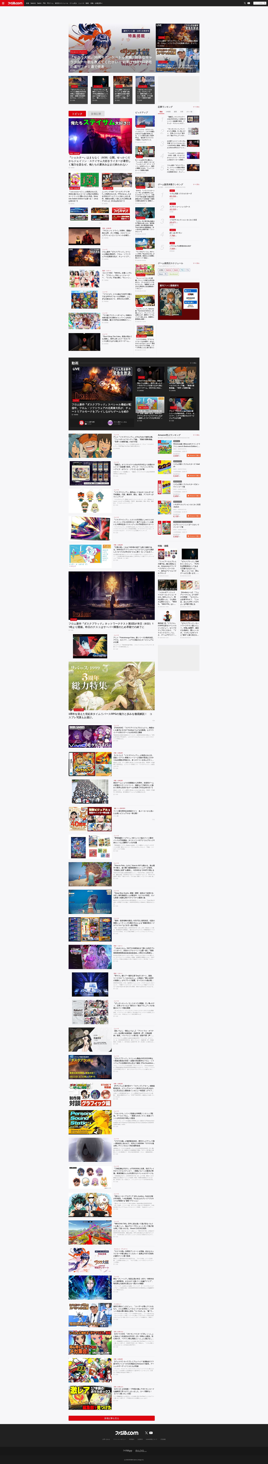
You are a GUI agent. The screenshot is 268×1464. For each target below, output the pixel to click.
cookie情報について (151, 1439)
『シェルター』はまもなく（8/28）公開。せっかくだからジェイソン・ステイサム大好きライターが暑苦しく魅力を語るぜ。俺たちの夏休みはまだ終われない (100, 161)
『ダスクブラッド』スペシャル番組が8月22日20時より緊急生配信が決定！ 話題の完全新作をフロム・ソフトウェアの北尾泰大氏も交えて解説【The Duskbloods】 (78, 94)
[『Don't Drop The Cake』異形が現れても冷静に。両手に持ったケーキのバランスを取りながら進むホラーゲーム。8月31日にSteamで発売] (84, 342)
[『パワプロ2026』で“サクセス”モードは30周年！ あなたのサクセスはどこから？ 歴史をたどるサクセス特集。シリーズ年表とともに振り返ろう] (145, 330)
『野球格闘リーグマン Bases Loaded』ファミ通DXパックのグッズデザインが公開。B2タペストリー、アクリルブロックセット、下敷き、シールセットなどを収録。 (133, 846)
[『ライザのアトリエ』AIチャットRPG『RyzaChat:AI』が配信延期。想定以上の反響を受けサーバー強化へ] (145, 243)
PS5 (44, 3)
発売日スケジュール (61, 3)
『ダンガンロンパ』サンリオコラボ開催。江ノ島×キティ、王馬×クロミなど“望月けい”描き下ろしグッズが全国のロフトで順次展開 (176, 132)
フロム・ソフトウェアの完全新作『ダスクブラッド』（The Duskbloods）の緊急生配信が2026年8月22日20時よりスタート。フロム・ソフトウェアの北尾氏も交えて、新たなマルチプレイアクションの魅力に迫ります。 (134, 1067)
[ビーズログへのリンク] (141, 1450)
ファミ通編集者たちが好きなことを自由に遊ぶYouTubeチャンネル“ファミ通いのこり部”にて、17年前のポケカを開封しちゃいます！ (133, 1397)
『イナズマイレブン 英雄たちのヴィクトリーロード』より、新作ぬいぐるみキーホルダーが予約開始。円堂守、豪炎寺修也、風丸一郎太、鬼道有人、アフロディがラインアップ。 (133, 501)
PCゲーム (50, 3)
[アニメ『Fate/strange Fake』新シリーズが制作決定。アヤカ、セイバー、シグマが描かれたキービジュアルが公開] (182, 405)
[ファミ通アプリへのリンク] (127, 1450)
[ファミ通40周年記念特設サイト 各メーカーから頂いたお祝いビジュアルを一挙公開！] (90, 819)
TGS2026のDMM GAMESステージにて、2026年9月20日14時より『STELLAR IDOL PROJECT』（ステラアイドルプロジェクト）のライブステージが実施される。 (133, 736)
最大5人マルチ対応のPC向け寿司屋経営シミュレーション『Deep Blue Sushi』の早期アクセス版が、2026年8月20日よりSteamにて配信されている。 (134, 902)
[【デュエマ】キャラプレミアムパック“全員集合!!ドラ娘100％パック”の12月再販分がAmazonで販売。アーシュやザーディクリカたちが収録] (90, 1370)
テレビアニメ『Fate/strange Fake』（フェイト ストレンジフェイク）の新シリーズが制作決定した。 (133, 645)
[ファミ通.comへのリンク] (15, 3)
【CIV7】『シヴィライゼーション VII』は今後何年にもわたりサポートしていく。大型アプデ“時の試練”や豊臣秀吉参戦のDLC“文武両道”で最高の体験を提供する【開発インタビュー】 (145, 196)
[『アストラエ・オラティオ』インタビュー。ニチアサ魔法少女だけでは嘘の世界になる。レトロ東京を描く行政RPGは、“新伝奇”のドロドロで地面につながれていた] (145, 121)
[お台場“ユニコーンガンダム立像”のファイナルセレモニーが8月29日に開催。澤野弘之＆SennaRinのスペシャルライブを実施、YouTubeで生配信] (193, 143)
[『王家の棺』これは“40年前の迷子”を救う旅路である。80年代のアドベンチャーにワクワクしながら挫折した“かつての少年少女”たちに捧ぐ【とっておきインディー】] (150, 405)
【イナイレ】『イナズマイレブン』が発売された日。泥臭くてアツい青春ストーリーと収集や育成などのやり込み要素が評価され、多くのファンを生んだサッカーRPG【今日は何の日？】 (133, 757)
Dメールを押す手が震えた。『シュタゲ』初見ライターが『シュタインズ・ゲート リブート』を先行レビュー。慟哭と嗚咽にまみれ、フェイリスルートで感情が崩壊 (145, 165)
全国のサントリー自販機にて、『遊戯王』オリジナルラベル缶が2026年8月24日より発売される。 (134, 472)
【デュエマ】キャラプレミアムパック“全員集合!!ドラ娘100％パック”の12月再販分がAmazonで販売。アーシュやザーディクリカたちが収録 (133, 1363)
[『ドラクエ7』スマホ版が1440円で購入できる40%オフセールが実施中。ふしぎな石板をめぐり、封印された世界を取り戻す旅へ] (84, 300)
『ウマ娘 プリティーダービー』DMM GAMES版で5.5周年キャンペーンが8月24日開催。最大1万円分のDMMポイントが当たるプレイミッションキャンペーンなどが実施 (116, 317)
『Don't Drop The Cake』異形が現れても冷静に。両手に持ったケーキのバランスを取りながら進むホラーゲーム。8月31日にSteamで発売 (117, 338)
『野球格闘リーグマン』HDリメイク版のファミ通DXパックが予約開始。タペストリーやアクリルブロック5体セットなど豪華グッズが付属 (134, 840)
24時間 (168, 112)
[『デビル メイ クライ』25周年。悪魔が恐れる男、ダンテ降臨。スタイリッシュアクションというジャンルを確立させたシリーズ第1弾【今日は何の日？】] (84, 236)
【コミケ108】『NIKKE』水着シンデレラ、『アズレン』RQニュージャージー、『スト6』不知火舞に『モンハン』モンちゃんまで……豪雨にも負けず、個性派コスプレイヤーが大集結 (117, 275)
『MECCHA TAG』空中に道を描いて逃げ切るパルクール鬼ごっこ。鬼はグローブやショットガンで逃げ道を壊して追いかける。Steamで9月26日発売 (133, 1225)
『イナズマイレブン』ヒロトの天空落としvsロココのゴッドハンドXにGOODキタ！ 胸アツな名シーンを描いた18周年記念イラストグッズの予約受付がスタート (133, 521)
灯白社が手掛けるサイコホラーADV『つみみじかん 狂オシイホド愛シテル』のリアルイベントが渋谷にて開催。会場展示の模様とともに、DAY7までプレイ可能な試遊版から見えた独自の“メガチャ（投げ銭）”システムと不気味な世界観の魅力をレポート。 (133, 957)
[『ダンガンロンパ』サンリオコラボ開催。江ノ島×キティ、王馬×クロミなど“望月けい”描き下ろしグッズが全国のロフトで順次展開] (193, 131)
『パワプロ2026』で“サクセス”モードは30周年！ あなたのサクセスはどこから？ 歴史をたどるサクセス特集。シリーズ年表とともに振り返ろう (145, 343)
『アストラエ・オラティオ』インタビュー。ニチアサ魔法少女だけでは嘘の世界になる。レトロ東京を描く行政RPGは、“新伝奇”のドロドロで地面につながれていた (144, 134)
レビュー (119, 86)
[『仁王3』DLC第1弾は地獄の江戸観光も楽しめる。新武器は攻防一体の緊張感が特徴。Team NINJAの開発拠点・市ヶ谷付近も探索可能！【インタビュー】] (145, 212)
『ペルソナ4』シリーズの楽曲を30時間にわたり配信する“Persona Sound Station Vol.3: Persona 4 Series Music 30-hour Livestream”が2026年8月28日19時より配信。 (133, 1122)
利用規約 (131, 1439)
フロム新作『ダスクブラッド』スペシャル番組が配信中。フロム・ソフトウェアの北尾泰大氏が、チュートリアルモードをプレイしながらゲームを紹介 (177, 42)
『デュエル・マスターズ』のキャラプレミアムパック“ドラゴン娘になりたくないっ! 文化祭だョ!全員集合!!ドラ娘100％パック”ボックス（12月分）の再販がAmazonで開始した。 (133, 1370)
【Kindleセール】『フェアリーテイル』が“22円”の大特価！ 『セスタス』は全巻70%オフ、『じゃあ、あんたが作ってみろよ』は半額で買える (189, 598)
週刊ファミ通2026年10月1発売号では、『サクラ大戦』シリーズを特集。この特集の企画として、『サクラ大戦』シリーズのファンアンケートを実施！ (133, 1260)
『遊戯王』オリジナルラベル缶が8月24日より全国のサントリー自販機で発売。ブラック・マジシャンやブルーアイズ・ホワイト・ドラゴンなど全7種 (176, 120)
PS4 (187, 270)
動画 (87, 3)
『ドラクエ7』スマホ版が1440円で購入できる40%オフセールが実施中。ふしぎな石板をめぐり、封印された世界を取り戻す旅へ (117, 296)
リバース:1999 (79, 710)
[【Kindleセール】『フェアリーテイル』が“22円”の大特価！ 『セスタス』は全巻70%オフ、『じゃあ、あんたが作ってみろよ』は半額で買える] (189, 585)
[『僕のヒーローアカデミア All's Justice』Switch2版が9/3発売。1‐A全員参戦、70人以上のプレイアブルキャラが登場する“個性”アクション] (90, 1205)
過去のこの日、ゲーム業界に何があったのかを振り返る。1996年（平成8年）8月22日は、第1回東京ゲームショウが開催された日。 (134, 791)
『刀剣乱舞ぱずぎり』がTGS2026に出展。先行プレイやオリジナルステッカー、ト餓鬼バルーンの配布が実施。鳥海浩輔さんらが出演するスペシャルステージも (133, 1170)
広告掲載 (163, 1439)
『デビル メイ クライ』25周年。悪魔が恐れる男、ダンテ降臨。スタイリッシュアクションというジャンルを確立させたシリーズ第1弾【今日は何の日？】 (116, 232)
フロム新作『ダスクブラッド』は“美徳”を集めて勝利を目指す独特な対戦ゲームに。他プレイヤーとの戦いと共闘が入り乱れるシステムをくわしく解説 (122, 94)
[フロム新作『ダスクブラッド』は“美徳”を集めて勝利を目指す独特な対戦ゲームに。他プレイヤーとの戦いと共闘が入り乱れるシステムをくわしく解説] (122, 81)
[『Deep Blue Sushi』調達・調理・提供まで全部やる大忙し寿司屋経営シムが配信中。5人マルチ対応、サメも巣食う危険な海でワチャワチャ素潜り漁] (90, 902)
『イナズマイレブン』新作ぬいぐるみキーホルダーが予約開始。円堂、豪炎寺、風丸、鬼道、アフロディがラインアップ (133, 494)
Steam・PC (163, 274)
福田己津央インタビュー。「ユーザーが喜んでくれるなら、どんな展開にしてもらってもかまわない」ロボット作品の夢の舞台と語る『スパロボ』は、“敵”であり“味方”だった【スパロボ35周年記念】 (177, 66)
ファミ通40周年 (120, 808)
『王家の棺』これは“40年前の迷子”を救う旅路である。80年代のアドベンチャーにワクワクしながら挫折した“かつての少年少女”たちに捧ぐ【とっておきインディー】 (149, 414)
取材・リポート (106, 270)
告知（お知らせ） (119, 1331)
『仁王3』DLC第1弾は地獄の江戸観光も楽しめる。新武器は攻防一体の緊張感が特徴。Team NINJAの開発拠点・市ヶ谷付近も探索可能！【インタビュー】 (145, 226)
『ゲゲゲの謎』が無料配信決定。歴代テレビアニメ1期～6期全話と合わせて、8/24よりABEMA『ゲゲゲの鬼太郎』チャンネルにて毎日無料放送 (134, 1143)
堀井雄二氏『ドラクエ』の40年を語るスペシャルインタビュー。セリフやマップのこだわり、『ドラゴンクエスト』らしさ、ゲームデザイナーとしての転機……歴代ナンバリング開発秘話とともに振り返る (167, 629)
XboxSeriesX (173, 274)
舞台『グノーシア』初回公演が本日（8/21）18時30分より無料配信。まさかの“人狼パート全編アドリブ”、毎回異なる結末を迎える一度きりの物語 (133, 1281)
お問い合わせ (106, 1439)
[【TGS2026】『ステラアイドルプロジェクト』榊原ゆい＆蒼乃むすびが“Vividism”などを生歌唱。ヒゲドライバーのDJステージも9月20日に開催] (90, 736)
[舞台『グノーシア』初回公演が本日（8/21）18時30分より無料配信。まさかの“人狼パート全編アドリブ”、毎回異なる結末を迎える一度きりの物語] (90, 1287)
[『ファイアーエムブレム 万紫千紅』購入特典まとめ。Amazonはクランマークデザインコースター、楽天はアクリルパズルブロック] (167, 554)
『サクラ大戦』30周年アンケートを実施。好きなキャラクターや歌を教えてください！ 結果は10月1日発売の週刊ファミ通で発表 (111, 62)
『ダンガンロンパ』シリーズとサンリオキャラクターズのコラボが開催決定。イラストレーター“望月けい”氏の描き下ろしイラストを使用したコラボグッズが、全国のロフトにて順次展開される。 (133, 1012)
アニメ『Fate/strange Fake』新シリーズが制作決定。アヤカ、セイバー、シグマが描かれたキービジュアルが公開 (181, 414)
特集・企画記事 (96, 3)
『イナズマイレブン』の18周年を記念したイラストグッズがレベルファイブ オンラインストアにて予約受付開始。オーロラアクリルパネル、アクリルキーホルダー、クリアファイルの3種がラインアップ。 (133, 528)
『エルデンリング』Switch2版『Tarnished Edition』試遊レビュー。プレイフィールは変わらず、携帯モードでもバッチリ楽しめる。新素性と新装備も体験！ (144, 314)
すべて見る (196, 106)
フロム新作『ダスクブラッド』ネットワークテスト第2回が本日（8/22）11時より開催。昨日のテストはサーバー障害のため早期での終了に (111, 625)
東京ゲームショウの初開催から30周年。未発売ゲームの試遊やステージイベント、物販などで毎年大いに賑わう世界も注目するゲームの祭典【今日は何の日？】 (133, 785)
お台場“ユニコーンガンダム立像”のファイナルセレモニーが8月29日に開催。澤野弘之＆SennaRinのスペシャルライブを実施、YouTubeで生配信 (176, 144)
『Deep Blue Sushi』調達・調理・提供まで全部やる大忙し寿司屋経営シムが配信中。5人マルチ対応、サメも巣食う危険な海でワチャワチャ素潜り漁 (134, 895)
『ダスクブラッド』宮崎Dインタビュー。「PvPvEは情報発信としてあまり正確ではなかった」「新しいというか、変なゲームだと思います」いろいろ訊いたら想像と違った (100, 94)
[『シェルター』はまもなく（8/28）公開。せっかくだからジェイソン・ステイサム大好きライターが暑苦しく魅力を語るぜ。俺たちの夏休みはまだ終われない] (100, 136)
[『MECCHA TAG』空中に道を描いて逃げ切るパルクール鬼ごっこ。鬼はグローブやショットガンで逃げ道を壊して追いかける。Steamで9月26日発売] (90, 1232)
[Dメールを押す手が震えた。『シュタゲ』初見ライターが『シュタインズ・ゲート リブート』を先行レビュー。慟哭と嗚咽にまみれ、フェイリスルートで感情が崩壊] (145, 151)
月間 (181, 112)
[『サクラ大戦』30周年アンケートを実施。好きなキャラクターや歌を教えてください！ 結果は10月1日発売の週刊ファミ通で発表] (112, 48)
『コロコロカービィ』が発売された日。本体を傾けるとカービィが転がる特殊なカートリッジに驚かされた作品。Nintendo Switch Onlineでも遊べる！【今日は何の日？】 (84, 196)
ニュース (81, 3)
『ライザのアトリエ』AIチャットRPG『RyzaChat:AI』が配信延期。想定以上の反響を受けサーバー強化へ (145, 255)
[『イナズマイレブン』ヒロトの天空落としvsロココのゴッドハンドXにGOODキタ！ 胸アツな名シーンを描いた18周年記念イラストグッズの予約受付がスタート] (90, 528)
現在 (161, 112)
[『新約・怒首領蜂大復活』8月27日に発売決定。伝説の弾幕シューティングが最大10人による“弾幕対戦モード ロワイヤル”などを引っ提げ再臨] (90, 929)
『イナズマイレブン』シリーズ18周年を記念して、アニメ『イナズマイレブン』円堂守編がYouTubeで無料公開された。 (133, 445)
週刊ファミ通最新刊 (169, 285)
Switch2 (33, 3)
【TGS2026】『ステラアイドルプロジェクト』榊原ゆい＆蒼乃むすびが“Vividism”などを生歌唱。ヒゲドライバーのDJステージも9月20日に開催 (133, 730)
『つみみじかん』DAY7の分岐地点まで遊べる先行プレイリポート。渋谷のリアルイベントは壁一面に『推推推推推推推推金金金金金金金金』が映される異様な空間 (134, 950)
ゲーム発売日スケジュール (170, 263)
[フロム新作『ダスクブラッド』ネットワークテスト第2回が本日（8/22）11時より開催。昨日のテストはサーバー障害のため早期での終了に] (112, 595)
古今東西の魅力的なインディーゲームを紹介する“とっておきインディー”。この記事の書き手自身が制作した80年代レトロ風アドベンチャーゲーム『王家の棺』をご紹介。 (133, 556)
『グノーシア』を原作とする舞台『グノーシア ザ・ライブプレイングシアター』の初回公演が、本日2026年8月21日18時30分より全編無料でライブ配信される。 (133, 1287)
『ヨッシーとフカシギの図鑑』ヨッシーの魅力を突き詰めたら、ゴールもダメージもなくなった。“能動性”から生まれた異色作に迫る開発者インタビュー (144, 283)
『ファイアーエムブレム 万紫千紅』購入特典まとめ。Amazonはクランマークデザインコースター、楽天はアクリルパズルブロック (167, 567)
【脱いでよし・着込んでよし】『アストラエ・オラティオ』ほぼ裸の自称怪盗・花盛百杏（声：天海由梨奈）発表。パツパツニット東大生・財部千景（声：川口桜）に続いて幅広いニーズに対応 (133, 1033)
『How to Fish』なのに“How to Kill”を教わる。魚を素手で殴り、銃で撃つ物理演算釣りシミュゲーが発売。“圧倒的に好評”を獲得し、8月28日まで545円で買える (134, 867)
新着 (27, 3)
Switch (39, 3)
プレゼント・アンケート (79, 52)
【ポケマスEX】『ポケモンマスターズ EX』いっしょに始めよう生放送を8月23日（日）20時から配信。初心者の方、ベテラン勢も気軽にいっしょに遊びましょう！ (133, 1336)
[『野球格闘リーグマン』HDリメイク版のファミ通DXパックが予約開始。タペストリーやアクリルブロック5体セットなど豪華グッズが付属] (90, 847)
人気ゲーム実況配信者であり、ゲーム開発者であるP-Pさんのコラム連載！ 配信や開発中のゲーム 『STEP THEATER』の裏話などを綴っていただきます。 (133, 1094)
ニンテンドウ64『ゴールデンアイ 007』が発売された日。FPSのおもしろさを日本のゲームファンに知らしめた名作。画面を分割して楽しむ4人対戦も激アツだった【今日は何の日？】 (116, 196)
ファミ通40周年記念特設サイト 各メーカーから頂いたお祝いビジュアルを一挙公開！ (133, 812)
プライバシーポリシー (119, 1439)
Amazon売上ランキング (169, 435)
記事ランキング (165, 106)
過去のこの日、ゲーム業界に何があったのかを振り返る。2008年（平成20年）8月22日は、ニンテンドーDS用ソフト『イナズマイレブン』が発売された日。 (134, 764)
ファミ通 (115, 816)
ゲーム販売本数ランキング (170, 184)
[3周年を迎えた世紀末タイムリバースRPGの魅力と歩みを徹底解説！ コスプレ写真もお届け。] (112, 686)
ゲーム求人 (73, 3)
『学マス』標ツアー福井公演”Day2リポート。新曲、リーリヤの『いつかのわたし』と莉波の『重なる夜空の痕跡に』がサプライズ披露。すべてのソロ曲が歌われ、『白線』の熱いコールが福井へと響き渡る (133, 978)
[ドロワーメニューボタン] (3, 3)
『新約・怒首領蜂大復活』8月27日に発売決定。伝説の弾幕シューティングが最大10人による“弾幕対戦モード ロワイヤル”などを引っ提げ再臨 (134, 922)
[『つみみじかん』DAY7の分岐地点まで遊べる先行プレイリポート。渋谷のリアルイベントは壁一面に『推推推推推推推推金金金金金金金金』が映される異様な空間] (90, 957)
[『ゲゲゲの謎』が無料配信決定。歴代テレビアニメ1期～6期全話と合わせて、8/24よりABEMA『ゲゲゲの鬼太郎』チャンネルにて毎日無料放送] (90, 1150)
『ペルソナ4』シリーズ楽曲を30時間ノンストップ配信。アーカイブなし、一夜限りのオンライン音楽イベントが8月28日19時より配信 (133, 1115)
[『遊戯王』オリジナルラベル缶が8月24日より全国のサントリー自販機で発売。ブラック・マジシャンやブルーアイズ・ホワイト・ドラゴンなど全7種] (193, 119)
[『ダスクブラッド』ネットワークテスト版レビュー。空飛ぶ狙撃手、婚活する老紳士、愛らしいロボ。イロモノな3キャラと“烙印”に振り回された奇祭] (189, 615)
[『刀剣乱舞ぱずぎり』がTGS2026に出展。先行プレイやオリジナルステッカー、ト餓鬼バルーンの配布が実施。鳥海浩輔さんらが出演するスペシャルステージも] (90, 1177)
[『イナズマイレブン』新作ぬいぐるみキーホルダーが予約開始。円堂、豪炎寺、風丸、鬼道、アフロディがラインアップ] (90, 501)
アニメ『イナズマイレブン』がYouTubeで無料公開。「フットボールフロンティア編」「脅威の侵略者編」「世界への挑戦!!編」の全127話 (181, 384)
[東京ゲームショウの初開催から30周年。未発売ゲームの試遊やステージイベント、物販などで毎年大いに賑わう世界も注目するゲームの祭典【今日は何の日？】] (90, 792)
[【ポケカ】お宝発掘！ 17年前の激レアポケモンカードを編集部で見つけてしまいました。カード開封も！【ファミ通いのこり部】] (90, 1398)
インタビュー (163, 62)
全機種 (161, 270)
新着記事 (96, 113)
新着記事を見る (111, 1418)
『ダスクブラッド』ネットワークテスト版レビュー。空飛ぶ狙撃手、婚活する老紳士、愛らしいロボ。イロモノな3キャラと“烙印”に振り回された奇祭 (189, 629)
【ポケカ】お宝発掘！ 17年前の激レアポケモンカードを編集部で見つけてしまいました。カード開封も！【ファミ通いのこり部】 (133, 1391)
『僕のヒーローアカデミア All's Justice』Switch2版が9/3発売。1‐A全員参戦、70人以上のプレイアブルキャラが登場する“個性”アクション (133, 1198)
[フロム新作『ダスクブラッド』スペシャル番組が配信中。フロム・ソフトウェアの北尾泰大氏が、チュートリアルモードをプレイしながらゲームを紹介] (177, 36)
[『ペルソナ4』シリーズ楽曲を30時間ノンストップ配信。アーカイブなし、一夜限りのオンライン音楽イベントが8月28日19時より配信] (90, 1122)
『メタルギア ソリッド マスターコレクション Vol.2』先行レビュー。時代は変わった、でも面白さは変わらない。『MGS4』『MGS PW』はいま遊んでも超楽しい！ (167, 598)
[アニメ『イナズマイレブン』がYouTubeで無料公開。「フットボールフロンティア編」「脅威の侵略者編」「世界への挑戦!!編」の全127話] (182, 375)
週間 (175, 112)
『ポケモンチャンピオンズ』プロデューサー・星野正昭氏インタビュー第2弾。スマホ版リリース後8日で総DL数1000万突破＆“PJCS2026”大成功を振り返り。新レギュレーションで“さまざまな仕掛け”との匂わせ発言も (145, 94)
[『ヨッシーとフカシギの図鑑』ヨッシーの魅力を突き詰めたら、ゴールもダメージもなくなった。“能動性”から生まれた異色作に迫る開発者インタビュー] (145, 269)
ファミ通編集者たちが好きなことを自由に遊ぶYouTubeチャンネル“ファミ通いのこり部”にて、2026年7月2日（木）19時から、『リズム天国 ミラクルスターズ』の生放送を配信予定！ (133, 1342)
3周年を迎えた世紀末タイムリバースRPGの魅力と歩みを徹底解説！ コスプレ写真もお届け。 (110, 715)
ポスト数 (189, 112)
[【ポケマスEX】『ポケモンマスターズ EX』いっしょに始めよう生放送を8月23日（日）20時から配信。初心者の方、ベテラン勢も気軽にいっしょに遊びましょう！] (90, 1343)
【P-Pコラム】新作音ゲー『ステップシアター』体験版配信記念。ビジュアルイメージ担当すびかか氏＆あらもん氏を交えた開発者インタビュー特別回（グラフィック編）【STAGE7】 (134, 1088)
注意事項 (140, 1439)
